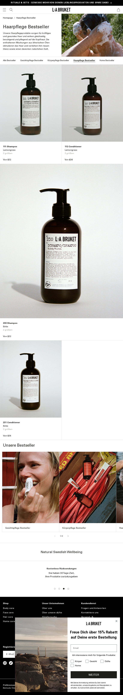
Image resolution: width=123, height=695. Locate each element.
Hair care (8, 617)
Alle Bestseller (9, 60)
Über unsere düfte (52, 612)
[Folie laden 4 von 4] (68, 588)
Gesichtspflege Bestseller (31, 60)
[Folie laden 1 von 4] (54, 588)
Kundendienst (88, 603)
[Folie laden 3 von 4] (64, 588)
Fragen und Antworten (93, 608)
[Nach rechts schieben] (68, 536)
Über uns (47, 608)
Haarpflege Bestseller (84, 60)
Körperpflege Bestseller (58, 60)
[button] (4, 9)
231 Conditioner (11, 422)
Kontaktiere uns (90, 612)
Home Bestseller (107, 60)
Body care (8, 608)
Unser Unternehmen (53, 603)
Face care (8, 612)
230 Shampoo (10, 323)
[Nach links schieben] (55, 536)
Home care (9, 621)
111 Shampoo (10, 146)
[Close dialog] (116, 621)
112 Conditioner (73, 146)
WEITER (93, 674)
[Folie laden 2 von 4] (59, 588)
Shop (6, 603)
